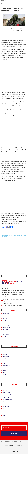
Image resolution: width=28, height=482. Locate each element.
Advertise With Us (12, 445)
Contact (18, 447)
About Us (7, 445)
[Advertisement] (14, 76)
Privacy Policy (19, 445)
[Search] (26, 3)
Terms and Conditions (12, 447)
